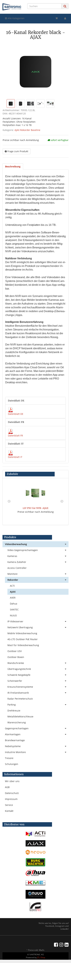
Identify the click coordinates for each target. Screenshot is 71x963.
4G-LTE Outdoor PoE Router (22, 639)
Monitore (12, 573)
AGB (7, 787)
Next (62, 501)
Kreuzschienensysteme (20, 686)
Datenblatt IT (15, 457)
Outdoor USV (14, 651)
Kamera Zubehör (16, 562)
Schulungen (11, 764)
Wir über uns (12, 781)
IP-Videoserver (15, 621)
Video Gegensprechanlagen (22, 550)
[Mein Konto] (65, 18)
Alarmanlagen (12, 734)
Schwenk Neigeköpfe (18, 674)
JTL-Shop (41, 957)
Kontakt (9, 810)
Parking (11, 704)
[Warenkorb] (56, 18)
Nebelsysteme (13, 746)
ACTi (12, 585)
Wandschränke (15, 663)
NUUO (13, 615)
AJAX (13, 591)
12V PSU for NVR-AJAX (35, 508)
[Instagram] (61, 944)
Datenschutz (12, 793)
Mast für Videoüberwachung (23, 645)
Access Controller (17, 567)
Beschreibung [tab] (12, 166)
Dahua (13, 603)
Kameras (12, 556)
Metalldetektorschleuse (20, 716)
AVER (13, 597)
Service (9, 805)
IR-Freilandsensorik (18, 692)
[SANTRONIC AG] (11, 6)
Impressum (11, 799)
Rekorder (12, 579)
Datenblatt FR (15, 435)
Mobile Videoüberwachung (22, 633)
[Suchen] (65, 6)
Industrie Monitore (15, 752)
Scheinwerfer (14, 680)
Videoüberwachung (16, 544)
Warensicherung (16, 722)
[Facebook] (56, 944)
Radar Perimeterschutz (20, 698)
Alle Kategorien (15, 18)
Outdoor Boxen (15, 657)
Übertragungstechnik (19, 669)
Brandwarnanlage (15, 740)
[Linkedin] (67, 944)
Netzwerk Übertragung (20, 627)
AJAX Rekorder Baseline (27, 130)
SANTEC (14, 609)
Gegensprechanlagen (17, 728)
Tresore (9, 758)
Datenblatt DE (15, 413)
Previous (9, 501)
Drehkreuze (13, 710)
